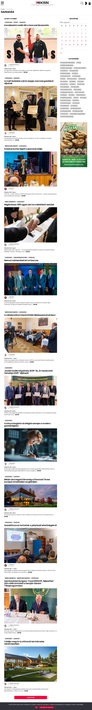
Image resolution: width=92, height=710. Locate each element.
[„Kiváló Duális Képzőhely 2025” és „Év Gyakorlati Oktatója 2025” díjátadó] (30, 390)
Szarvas (22, 22)
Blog (79, 62)
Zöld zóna (65, 114)
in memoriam (72, 79)
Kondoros (65, 84)
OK (36, 707)
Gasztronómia (66, 76)
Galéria (75, 73)
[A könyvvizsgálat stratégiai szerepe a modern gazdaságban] (30, 445)
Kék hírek (81, 84)
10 (62, 37)
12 (70, 37)
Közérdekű (75, 87)
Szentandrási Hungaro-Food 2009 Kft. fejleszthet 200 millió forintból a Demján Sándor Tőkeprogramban (28, 583)
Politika (72, 95)
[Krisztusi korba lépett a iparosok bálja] (30, 169)
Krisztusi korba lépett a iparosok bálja (23, 148)
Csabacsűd (74, 71)
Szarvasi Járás (66, 100)
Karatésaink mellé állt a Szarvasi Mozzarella (26, 25)
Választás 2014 (76, 108)
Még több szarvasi (67, 92)
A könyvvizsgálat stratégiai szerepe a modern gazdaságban (27, 424)
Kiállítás (73, 81)
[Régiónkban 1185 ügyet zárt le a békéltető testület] (30, 224)
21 (77, 41)
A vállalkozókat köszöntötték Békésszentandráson (30, 315)
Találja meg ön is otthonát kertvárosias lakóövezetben (24, 642)
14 (77, 37)
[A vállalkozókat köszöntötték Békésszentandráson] (30, 335)
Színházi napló (66, 103)
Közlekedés (65, 87)
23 (85, 41)
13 (73, 37)
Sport (16, 22)
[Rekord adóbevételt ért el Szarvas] (30, 279)
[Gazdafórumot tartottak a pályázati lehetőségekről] (30, 545)
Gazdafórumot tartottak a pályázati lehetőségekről (30, 525)
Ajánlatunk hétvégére (68, 62)
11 (65, 37)
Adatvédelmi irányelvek (46, 707)
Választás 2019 (78, 111)
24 (62, 44)
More (26, 72)
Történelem (65, 106)
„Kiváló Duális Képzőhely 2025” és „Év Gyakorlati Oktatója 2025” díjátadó (28, 372)
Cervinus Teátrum (80, 68)
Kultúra (73, 84)
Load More (30, 697)
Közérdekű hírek (67, 89)
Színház (76, 100)
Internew (82, 79)
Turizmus (76, 103)
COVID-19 (64, 71)
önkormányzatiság (20, 257)
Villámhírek (65, 108)
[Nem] (55, 707)
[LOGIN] (89, 3)
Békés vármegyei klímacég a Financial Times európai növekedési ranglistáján (27, 480)
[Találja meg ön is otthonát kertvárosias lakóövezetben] (30, 664)
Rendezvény (81, 95)
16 (85, 37)
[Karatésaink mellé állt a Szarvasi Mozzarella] (30, 45)
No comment (80, 92)
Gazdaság (8, 22)
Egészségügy (66, 73)
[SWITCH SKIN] (85, 3)
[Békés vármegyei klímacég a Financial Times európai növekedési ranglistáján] (30, 495)
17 (62, 41)
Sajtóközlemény (66, 97)
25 (65, 44)
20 (73, 41)
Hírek (63, 79)
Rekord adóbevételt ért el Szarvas (21, 260)
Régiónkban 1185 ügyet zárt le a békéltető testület (29, 204)
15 (81, 37)
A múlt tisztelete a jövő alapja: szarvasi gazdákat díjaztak (28, 82)
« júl (61, 53)
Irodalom (64, 81)
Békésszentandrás (11, 146)
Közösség (78, 89)
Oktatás (64, 95)
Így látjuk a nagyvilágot (78, 114)
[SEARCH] (82, 3)
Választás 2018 (66, 111)
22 (81, 41)
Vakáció (74, 106)
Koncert (81, 81)
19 (70, 41)
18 (65, 41)
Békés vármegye (10, 202)
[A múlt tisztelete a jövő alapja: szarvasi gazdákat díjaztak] (30, 108)
